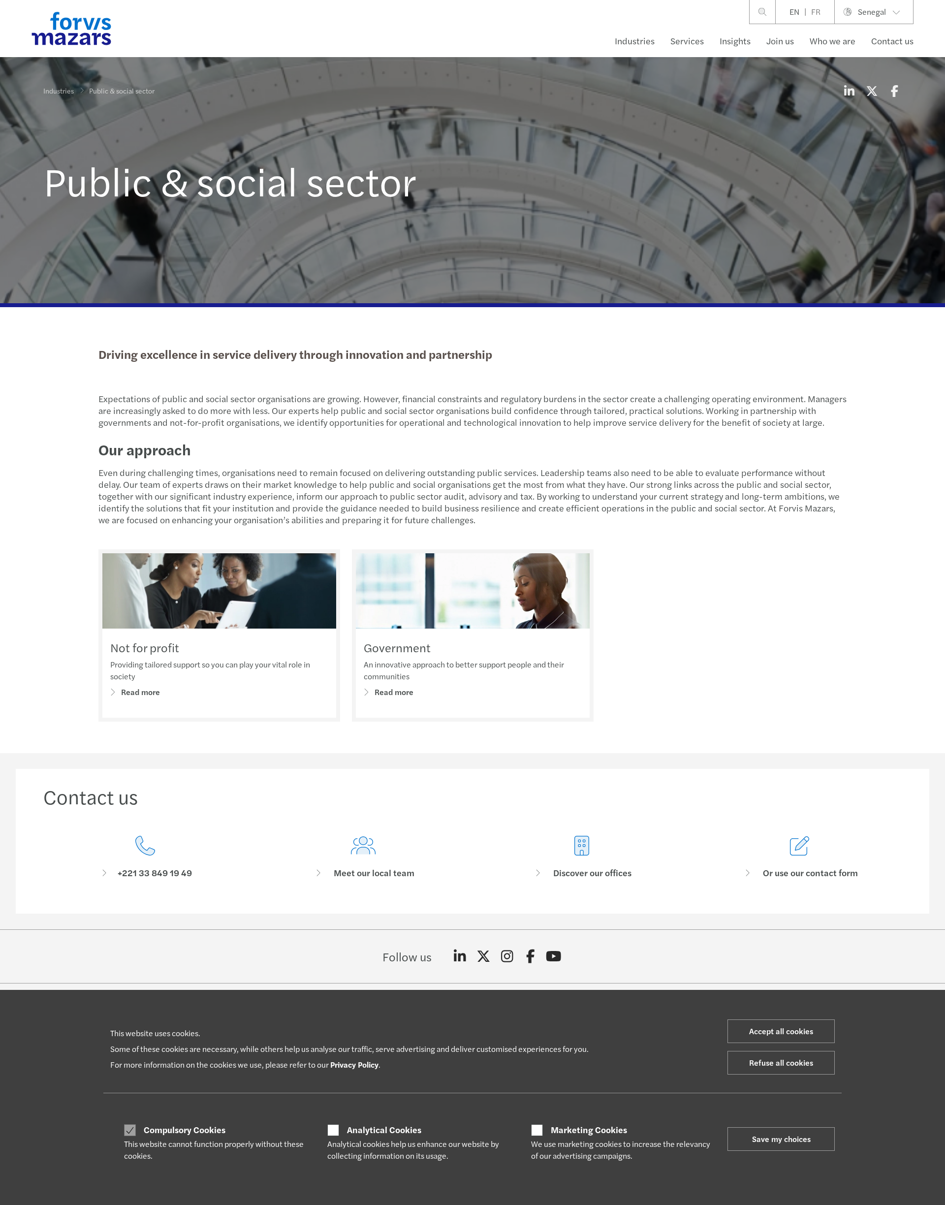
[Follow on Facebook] (530, 956)
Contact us (892, 40)
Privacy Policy (354, 1064)
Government (397, 647)
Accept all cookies (781, 1031)
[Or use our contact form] (800, 857)
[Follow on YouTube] (554, 956)
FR (815, 11)
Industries (635, 40)
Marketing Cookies (589, 1129)
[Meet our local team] (363, 857)
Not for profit (144, 647)
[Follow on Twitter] (483, 956)
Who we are (832, 40)
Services (687, 40)
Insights (735, 40)
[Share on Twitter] (871, 90)
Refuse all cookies (781, 1062)
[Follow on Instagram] (507, 956)
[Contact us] (145, 857)
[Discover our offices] (581, 857)
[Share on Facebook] (894, 90)
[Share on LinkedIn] (849, 90)
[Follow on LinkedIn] (460, 956)
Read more (140, 692)
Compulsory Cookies (184, 1129)
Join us (780, 40)
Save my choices (781, 1138)
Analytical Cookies (384, 1129)
